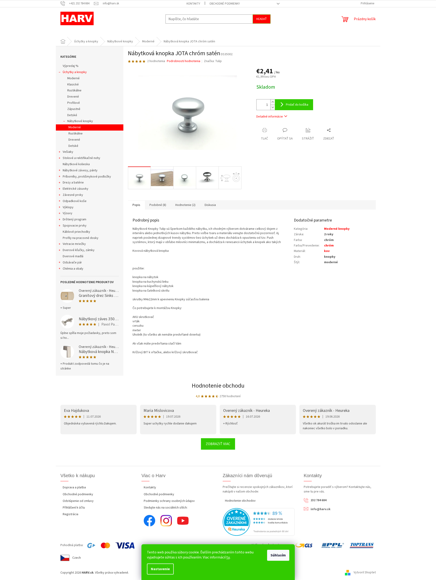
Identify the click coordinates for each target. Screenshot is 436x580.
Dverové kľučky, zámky (79, 250)
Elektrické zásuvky (75, 188)
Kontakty (193, 4)
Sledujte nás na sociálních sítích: (165, 507)
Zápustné (73, 109)
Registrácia (70, 514)
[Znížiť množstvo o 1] (272, 107)
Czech (76, 557)
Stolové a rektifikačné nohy (81, 158)
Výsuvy (67, 213)
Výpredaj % (71, 66)
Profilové (73, 103)
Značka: (213, 61)
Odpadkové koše (75, 201)
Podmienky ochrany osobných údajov (169, 501)
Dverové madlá (73, 256)
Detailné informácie (269, 116)
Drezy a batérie (73, 182)
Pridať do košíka (297, 104)
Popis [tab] (136, 205)
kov (327, 251)
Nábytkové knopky (80, 121)
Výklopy (68, 207)
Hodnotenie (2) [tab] (185, 205)
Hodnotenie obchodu (218, 385)
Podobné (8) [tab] (157, 205)
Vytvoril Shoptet (365, 572)
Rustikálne (74, 90)
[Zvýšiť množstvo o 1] (272, 102)
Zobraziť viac (218, 443)
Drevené (73, 96)
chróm (329, 245)
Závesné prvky (73, 195)
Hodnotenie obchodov (240, 500)
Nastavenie (160, 569)
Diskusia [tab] (210, 205)
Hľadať (261, 19)
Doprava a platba (74, 487)
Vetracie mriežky (74, 244)
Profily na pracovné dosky (80, 238)
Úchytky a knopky (75, 72)
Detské (72, 115)
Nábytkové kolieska (76, 164)
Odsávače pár (72, 262)
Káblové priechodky (76, 232)
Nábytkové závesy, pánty (80, 170)
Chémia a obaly (73, 268)
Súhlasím (278, 555)
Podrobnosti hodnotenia (183, 61)
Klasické (73, 84)
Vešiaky (68, 152)
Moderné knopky (336, 229)
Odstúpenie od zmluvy (78, 501)
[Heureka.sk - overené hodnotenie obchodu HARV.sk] (259, 522)
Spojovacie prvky (75, 225)
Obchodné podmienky (224, 4)
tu (228, 557)
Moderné (73, 78)
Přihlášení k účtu (74, 507)
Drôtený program (74, 219)
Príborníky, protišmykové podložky (87, 176)
